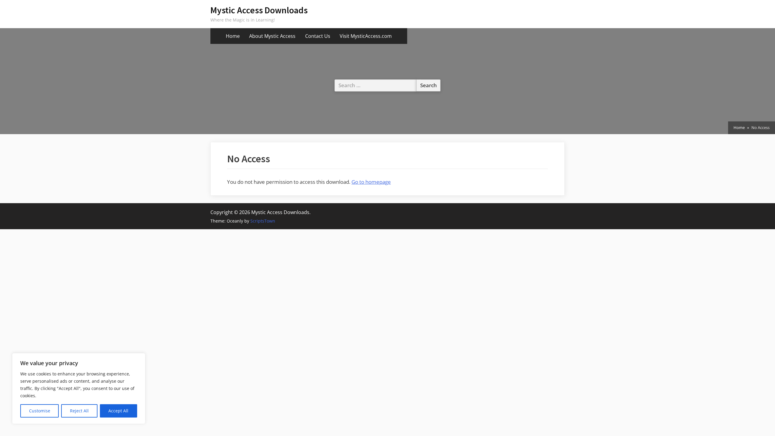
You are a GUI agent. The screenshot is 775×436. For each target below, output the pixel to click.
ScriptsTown (262, 221)
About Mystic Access (272, 36)
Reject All (79, 411)
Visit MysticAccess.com (366, 36)
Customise (39, 411)
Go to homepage (371, 181)
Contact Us (317, 36)
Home (233, 36)
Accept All (118, 411)
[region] (78, 388)
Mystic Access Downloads (259, 10)
